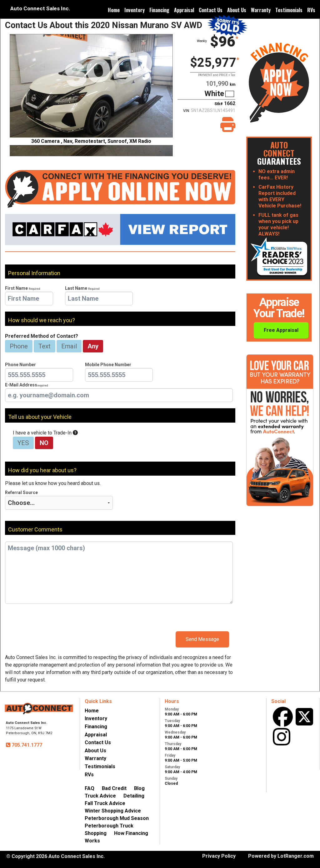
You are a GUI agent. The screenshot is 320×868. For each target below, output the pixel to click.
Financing (159, 10)
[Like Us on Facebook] (283, 717)
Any (93, 346)
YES (23, 443)
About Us (236, 10)
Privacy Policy (219, 856)
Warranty (261, 10)
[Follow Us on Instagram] (281, 737)
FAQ (89, 788)
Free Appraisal (281, 330)
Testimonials (288, 10)
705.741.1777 (26, 745)
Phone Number (20, 364)
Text (44, 346)
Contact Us (210, 10)
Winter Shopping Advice (113, 811)
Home (114, 10)
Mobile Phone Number (108, 364)
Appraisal (184, 10)
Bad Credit (114, 788)
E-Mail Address (26, 384)
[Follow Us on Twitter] (304, 717)
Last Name (82, 288)
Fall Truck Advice (105, 803)
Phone (19, 346)
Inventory (134, 10)
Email (69, 346)
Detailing (133, 796)
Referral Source (21, 492)
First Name (22, 288)
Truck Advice (100, 796)
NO (44, 443)
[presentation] (29, 298)
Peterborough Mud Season (117, 818)
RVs (311, 10)
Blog (139, 788)
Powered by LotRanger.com (281, 856)
